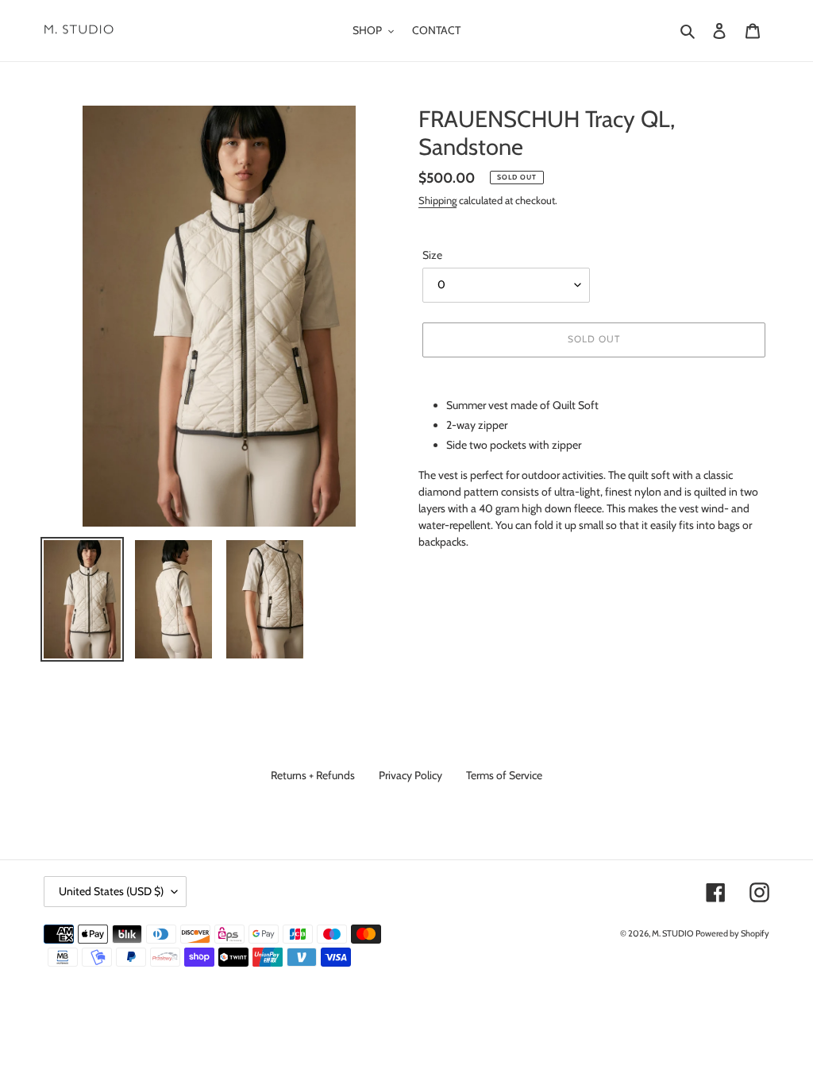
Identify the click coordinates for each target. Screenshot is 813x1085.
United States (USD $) (111, 891)
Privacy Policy (410, 775)
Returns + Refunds (313, 775)
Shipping (437, 200)
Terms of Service (504, 775)
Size (432, 255)
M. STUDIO (672, 933)
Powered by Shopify (732, 933)
